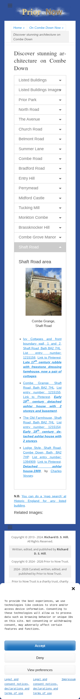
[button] (73, 588)
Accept (40, 645)
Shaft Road (29, 247)
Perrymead (28, 188)
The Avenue (29, 119)
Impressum (69, 679)
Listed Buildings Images (40, 90)
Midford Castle (31, 198)
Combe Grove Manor (37, 237)
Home (19, 27)
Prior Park (27, 100)
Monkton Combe (33, 217)
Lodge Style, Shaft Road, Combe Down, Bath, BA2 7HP (42, 452)
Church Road (30, 129)
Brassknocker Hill (34, 227)
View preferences (40, 670)
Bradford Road (32, 168)
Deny (40, 658)
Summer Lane (31, 149)
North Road (29, 109)
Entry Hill (27, 178)
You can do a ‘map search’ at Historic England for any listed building (40, 500)
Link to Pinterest (49, 357)
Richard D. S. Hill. (56, 537)
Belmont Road (31, 139)
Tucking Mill (29, 207)
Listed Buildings (33, 80)
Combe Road (30, 158)
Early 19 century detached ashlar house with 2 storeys (42, 436)
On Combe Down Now (46, 27)
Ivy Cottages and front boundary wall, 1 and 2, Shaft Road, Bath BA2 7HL (42, 343)
